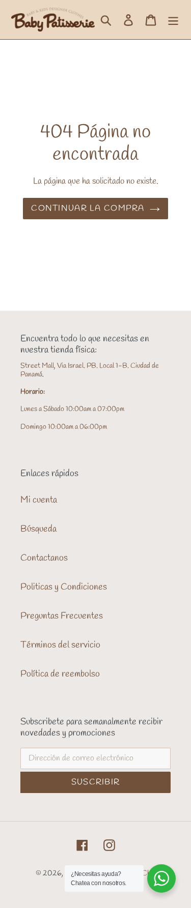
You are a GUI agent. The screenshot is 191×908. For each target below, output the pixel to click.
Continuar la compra (87, 208)
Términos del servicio (60, 645)
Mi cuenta (38, 500)
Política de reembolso (60, 674)
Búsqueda (38, 529)
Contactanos (44, 558)
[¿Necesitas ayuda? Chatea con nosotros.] (161, 878)
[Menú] (173, 20)
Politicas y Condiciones (63, 587)
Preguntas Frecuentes (61, 616)
